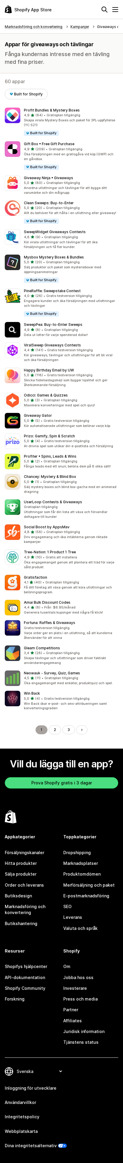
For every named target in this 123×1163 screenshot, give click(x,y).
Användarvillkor (20, 1102)
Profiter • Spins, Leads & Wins (50, 456)
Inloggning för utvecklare (30, 1088)
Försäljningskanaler (24, 852)
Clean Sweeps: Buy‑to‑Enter (49, 203)
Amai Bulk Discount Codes (47, 602)
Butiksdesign (18, 895)
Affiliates (72, 1020)
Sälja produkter (20, 873)
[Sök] (104, 10)
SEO (67, 906)
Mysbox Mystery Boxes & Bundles (54, 257)
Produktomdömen (82, 873)
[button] (61, 122)
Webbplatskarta (21, 1131)
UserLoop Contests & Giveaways (53, 502)
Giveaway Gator (38, 415)
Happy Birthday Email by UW (49, 370)
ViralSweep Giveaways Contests (52, 345)
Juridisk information (83, 1031)
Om (66, 966)
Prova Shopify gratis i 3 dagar (61, 782)
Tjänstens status (81, 1042)
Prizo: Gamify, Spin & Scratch (49, 436)
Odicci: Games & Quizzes (46, 395)
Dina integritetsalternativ (31, 1145)
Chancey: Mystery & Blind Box (50, 476)
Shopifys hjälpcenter (26, 966)
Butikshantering (21, 923)
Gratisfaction (35, 577)
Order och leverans (24, 885)
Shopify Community (25, 988)
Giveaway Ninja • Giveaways (48, 178)
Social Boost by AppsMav (47, 527)
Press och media (80, 998)
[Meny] (115, 10)
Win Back (32, 693)
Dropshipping (77, 852)
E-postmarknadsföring (86, 895)
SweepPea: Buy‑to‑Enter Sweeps (53, 324)
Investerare (75, 988)
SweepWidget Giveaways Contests (55, 232)
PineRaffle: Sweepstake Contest (52, 291)
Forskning (14, 998)
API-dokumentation (25, 977)
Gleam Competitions (42, 648)
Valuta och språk (80, 928)
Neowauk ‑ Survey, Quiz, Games (52, 673)
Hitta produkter (21, 863)
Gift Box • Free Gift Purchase (49, 144)
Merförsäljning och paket (89, 885)
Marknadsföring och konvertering (25, 909)
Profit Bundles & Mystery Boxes (52, 110)
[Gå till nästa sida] (81, 729)
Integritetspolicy (22, 1116)
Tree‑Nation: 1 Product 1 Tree (50, 552)
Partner (70, 1009)
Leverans (72, 917)
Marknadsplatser (80, 863)
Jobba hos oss (78, 977)
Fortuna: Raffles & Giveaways (49, 622)
